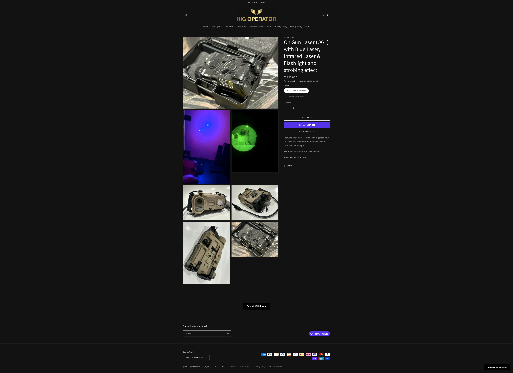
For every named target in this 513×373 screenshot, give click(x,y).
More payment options (307, 131)
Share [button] (289, 165)
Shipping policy (259, 367)
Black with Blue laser (296, 90)
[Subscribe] (228, 333)
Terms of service (245, 367)
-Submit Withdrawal (497, 367)
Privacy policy (232, 367)
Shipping (297, 81)
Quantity (287, 102)
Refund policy (220, 367)
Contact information (274, 367)
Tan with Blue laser (297, 97)
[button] (186, 15)
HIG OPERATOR (194, 367)
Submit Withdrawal (256, 306)
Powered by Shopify (206, 367)
